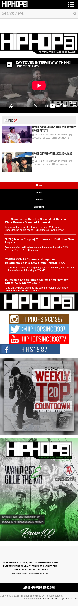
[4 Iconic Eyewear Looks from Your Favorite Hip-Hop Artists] (17, 134)
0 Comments (62, 138)
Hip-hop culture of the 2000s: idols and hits (52, 155)
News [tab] (39, 185)
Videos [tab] (39, 199)
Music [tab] (39, 192)
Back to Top (71, 598)
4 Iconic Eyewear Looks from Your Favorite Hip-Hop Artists (54, 129)
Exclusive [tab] (39, 207)
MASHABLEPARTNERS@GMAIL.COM (30, 573)
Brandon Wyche (48, 598)
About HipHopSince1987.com (39, 588)
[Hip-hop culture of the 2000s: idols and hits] (17, 162)
